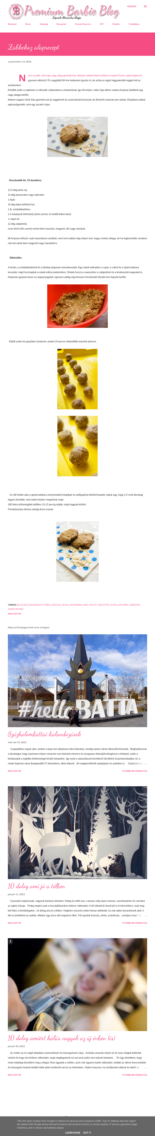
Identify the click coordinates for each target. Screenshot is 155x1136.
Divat (28, 24)
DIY (102, 24)
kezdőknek (76, 604)
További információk (134, 771)
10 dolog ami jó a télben (36, 886)
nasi (86, 604)
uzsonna (123, 604)
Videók (116, 24)
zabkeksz (134, 604)
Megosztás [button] (14, 613)
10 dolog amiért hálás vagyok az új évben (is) (61, 1038)
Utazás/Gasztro (83, 24)
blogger (22, 604)
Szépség (44, 24)
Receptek (61, 24)
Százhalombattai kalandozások (44, 734)
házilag (56, 604)
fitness (46, 604)
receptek (103, 604)
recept (93, 604)
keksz (65, 604)
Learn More (72, 1132)
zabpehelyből (16, 609)
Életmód (12, 24)
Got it (87, 1132)
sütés (113, 604)
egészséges (34, 604)
